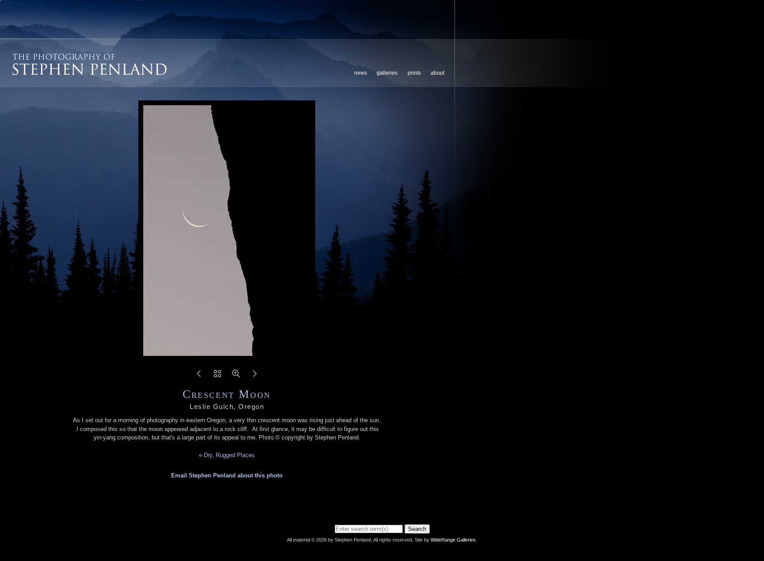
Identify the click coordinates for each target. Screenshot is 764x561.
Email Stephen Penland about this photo (227, 475)
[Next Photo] (255, 376)
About (437, 73)
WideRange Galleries (453, 539)
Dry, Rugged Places (229, 455)
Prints (414, 73)
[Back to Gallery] (217, 376)
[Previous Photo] (199, 376)
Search (417, 529)
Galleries (387, 73)
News (360, 73)
